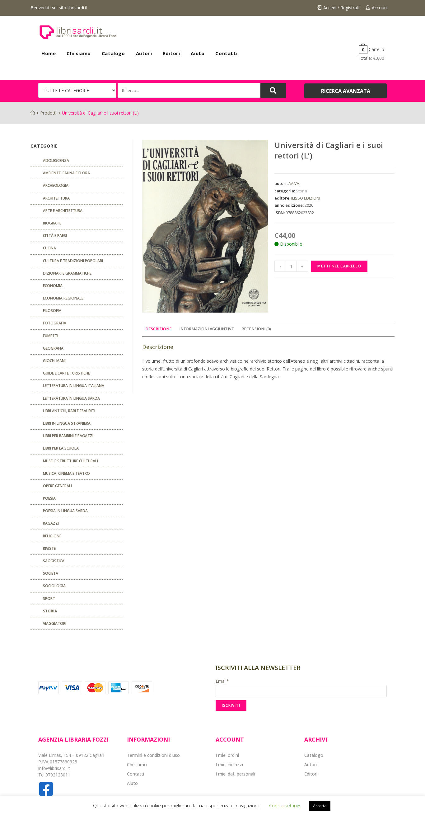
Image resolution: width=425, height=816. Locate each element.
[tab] (158, 329)
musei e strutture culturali (70, 461)
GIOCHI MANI (54, 360)
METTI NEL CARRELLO (339, 266)
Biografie (52, 223)
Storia (301, 191)
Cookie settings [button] (285, 805)
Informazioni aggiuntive (206, 329)
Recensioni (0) (256, 329)
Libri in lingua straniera (67, 423)
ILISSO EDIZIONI (305, 198)
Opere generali (57, 485)
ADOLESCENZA (56, 160)
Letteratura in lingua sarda (71, 398)
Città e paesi (55, 235)
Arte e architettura (62, 210)
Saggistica (53, 561)
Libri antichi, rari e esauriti (69, 410)
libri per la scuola (61, 448)
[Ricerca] (189, 90)
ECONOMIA (53, 285)
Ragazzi (51, 523)
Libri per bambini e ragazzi (68, 435)
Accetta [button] (320, 806)
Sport (49, 598)
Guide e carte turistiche (66, 373)
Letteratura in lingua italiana (73, 385)
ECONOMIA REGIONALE (63, 298)
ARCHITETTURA (56, 198)
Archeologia (55, 185)
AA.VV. (294, 183)
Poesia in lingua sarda (65, 510)
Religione (52, 536)
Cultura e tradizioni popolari (73, 260)
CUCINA (49, 248)
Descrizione (158, 329)
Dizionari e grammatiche (67, 273)
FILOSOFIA (52, 310)
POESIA (49, 498)
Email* (222, 681)
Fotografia (54, 323)
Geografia (53, 348)
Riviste (49, 548)
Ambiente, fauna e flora (66, 173)
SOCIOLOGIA (54, 585)
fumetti (50, 335)
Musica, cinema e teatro (66, 473)
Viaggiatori (54, 623)
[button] (345, 90)
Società (50, 573)
